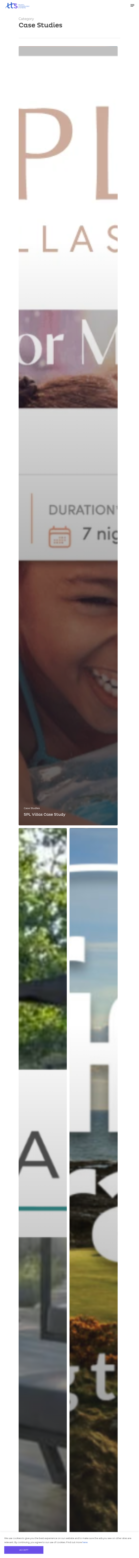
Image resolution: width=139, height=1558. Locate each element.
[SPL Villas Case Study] (68, 435)
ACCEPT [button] (23, 1550)
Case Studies (32, 808)
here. (85, 1542)
